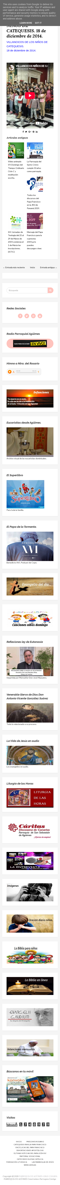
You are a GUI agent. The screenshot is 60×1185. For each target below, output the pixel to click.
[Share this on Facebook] (23, 131)
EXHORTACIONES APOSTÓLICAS (30, 1150)
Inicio (32, 267)
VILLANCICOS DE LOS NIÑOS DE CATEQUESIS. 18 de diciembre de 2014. (30, 28)
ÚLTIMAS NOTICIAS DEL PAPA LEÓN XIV (30, 1153)
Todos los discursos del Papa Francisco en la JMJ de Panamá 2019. (33, 201)
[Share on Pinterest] (33, 131)
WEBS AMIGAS (30, 1165)
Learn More (26, 23)
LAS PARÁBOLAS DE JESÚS (43, 1162)
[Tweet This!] (26, 131)
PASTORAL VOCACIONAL (30, 1156)
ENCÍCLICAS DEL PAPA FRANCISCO (30, 1147)
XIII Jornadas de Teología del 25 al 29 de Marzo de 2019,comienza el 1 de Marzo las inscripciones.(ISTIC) (16, 242)
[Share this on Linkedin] (36, 131)
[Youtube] (40, 316)
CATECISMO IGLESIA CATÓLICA (30, 1159)
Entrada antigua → (48, 267)
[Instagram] (33, 316)
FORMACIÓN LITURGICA (16, 1162)
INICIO (19, 1141)
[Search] (50, 290)
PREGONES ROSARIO (35, 1141)
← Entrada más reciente (14, 267)
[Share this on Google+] (30, 131)
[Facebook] (20, 316)
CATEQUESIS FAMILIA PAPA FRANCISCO (30, 1144)
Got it (38, 23)
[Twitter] (26, 316)
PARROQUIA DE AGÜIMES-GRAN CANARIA (38, 1176)
